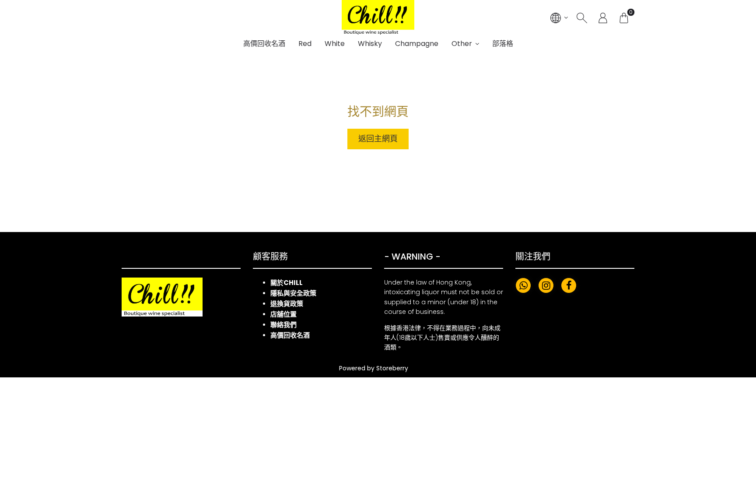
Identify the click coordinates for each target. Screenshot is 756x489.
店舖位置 (283, 314)
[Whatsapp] (523, 285)
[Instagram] (546, 285)
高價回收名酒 (264, 44)
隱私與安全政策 (293, 293)
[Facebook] (569, 285)
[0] (624, 17)
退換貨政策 (286, 303)
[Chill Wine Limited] (378, 17)
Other (462, 44)
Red (305, 44)
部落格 (502, 44)
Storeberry (392, 368)
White (335, 44)
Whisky (370, 44)
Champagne (416, 44)
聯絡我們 (283, 324)
